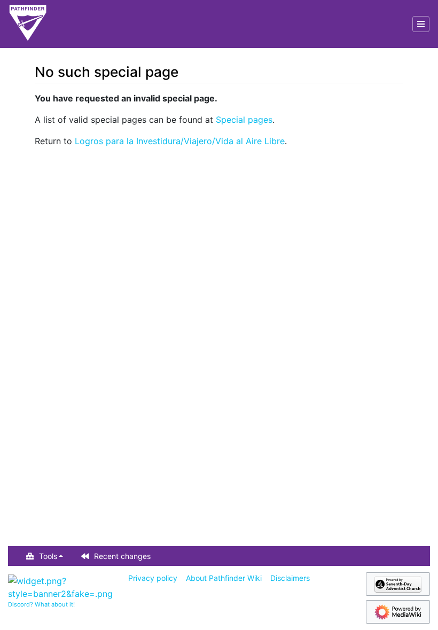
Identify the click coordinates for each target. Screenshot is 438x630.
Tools (48, 556)
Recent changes (122, 556)
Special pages (244, 119)
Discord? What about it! (41, 604)
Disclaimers (290, 577)
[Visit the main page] (28, 24)
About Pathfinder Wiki (224, 577)
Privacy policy (152, 577)
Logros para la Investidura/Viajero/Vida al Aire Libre (180, 141)
